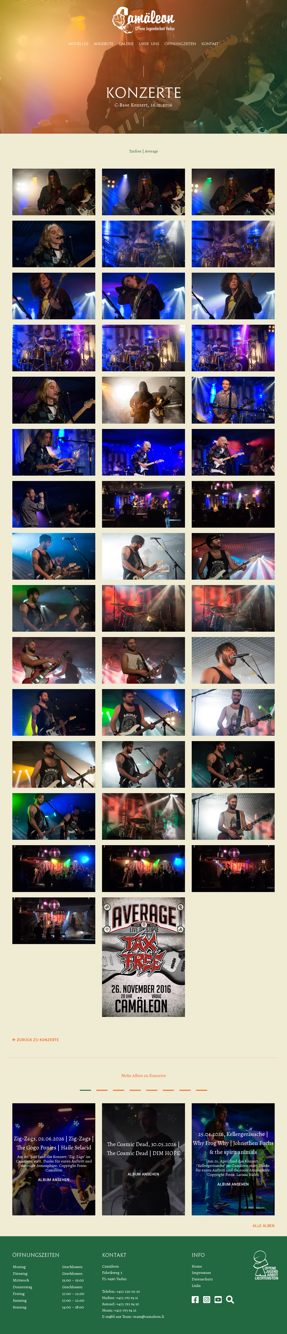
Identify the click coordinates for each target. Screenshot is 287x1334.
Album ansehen (53, 1180)
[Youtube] (219, 1301)
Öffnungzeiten (180, 43)
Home (197, 1266)
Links (196, 1285)
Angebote (103, 43)
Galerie (126, 43)
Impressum (201, 1272)
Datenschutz (202, 1279)
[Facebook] (196, 1301)
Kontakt (210, 43)
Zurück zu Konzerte (37, 1040)
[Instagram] (207, 1301)
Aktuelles (78, 43)
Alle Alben (264, 1226)
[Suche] (230, 1301)
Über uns (149, 43)
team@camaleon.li (148, 1316)
